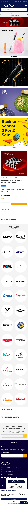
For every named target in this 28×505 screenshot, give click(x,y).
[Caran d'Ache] (21, 296)
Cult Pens (3, 177)
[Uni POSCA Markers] (7, 266)
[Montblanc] (21, 281)
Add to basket (19, 203)
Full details (3, 198)
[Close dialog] (25, 479)
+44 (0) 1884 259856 (8, 471)
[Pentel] (21, 399)
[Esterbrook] (7, 370)
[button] (25, 5)
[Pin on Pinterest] (8, 209)
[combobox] (14, 9)
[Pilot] (7, 296)
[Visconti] (7, 311)
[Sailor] (7, 281)
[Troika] (21, 340)
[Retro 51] (21, 325)
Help (16, 1)
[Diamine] (21, 311)
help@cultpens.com (8, 474)
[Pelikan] (21, 252)
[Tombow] (21, 384)
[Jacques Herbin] (7, 384)
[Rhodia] (7, 399)
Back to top (13, 442)
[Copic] (7, 252)
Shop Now (14, 57)
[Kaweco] (21, 237)
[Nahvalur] (7, 355)
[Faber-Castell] (21, 266)
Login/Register (22, 1)
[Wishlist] (22, 5)
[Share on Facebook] (5, 209)
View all (14, 228)
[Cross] (21, 355)
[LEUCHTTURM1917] (21, 370)
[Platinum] (7, 325)
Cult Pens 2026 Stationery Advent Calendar (12, 181)
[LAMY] (7, 237)
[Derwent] (7, 340)
